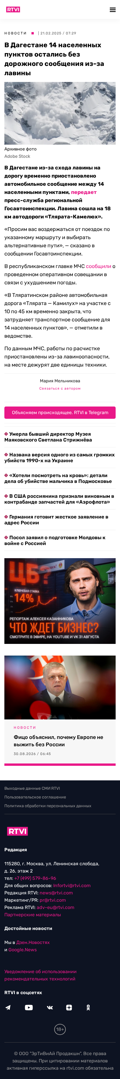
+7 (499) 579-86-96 (35, 878)
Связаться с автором (60, 388)
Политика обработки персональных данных (47, 805)
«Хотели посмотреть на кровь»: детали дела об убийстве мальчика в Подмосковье (58, 478)
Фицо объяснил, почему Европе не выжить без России (58, 741)
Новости (15, 33)
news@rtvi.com (56, 893)
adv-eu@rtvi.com (55, 907)
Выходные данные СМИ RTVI (32, 788)
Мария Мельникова (60, 380)
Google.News (22, 949)
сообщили (98, 266)
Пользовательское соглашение (35, 797)
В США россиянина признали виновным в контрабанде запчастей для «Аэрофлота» (59, 499)
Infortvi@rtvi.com (72, 885)
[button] (113, 9)
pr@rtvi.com (53, 900)
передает (84, 192)
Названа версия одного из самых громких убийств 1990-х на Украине (59, 457)
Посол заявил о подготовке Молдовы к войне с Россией (54, 540)
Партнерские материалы (32, 914)
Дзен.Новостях (33, 942)
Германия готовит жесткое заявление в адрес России (56, 520)
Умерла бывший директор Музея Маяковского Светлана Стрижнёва (48, 437)
